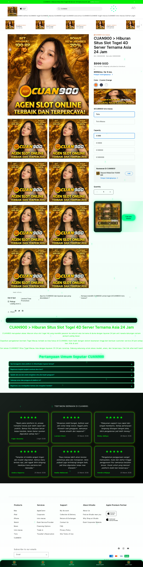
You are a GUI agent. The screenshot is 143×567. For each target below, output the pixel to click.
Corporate (41, 514)
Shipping (106, 66)
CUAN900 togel (35, 16)
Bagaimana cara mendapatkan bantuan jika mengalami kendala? (31, 385)
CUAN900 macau (47, 16)
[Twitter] (19, 311)
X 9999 (99, 143)
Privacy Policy (65, 530)
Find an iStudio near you (92, 514)
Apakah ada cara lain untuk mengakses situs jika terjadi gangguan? (32, 375)
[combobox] (79, 9)
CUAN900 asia (72, 16)
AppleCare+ (41, 511)
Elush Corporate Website (92, 522)
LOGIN (43, 565)
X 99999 (99, 150)
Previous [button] (9, 2)
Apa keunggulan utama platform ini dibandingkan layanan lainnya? (32, 364)
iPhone (16, 518)
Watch (16, 522)
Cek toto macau (129, 217)
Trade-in (40, 530)
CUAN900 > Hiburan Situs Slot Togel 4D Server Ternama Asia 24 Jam (71, 2)
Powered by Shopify (122, 559)
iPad (15, 514)
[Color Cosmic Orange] (96, 85)
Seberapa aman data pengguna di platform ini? (25, 380)
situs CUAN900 (84, 16)
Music (16, 526)
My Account (64, 511)
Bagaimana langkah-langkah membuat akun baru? (26, 369)
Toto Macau (100, 122)
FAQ (61, 526)
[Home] (12, 11)
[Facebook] (16, 311)
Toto (98, 114)
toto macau (18, 530)
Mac (15, 511)
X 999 (98, 136)
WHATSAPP (100, 565)
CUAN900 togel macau (99, 16)
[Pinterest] (23, 311)
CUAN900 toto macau (116, 16)
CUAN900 (11, 16)
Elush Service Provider (45, 522)
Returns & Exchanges (68, 518)
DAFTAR (71, 565)
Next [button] (134, 2)
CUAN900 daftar (21, 16)
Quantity (97, 187)
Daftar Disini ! (95, 2)
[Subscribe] (46, 554)
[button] (11, 16)
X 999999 (100, 157)
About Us (86, 511)
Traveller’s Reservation (45, 534)
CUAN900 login (60, 16)
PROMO (14, 565)
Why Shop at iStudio (90, 518)
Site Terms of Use (66, 534)
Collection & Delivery (68, 514)
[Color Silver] (106, 85)
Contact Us (64, 522)
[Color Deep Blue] (101, 85)
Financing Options (43, 526)
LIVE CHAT (128, 565)
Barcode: (109, 56)
